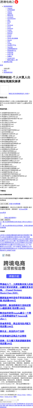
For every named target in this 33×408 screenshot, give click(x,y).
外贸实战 (10, 52)
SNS (8, 42)
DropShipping (11, 18)
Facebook (10, 25)
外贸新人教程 (28, 241)
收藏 (2, 219)
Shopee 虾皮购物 (12, 38)
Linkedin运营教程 (19, 242)
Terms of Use (8, 396)
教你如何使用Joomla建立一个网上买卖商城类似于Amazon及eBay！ (15, 316)
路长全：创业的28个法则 (12, 331)
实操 (31, 403)
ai (0, 403)
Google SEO (11, 58)
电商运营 (11, 405)
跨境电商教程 (8, 6)
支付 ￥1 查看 (4, 204)
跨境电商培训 (8, 72)
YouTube (10, 47)
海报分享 (7, 219)
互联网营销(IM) (12, 48)
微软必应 (10, 15)
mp (2, 212)
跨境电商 (28, 405)
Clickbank (10, 17)
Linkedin (10, 31)
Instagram (10, 28)
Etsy (8, 23)
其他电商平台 (11, 50)
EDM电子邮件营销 (24, 237)
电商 (7, 405)
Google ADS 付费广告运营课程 (14, 241)
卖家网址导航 (8, 62)
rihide (14, 403)
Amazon (9, 8)
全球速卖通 (11, 10)
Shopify (9, 40)
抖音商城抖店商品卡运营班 (13, 336)
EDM (9, 22)
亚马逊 (28, 403)
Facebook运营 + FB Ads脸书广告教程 (14, 246)
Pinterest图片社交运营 (13, 244)
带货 (4, 212)
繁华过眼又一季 (12, 60)
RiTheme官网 (23, 209)
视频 (18, 405)
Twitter (9, 43)
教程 (4, 405)
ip (0, 212)
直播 (15, 405)
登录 (1, 65)
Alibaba (9, 11)
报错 (14, 396)
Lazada (9, 30)
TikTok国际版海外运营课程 (8, 239)
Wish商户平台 (11, 45)
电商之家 (12, 93)
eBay (8, 20)
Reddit (9, 36)
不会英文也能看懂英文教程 (9, 237)
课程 (21, 405)
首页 (5, 70)
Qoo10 (9, 35)
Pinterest (9, 33)
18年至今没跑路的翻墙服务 (9, 235)
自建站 (9, 56)
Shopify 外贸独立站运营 (20, 248)
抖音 (1, 405)
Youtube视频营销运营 (7, 242)
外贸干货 (10, 54)
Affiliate (9, 13)
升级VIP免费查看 (14, 204)
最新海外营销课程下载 (25, 235)
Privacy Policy (22, 395)
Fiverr (9, 27)
